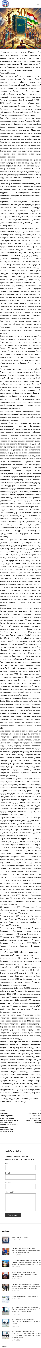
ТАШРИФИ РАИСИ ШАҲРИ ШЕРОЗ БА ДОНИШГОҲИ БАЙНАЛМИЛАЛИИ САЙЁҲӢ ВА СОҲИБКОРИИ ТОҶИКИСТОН (26, 1250)
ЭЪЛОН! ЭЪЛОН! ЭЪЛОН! (20, 1237)
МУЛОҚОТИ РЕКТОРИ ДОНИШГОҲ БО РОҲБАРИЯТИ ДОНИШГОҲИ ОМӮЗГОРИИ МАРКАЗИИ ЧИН (24, 1274)
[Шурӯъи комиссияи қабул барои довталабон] (5, 1299)
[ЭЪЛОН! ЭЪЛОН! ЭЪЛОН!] (5, 1240)
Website (8, 1182)
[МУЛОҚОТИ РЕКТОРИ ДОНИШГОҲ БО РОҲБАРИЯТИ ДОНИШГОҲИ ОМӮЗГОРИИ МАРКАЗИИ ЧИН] (5, 1276)
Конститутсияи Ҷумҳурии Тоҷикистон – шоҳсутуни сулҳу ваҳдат (33, 1118)
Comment (9, 1192)
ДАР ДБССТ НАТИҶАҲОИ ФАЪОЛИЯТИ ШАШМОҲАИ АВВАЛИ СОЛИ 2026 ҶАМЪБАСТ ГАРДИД (26, 1321)
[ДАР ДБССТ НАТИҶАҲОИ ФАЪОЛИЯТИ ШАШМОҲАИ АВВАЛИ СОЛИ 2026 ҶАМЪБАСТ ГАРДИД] (5, 1323)
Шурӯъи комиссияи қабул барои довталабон (25, 1296)
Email (7, 1173)
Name (7, 1163)
